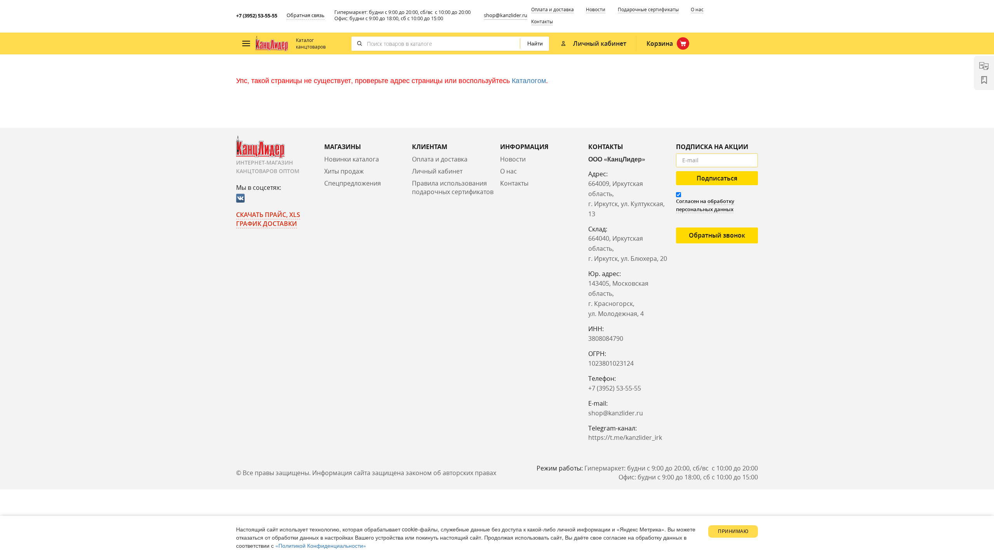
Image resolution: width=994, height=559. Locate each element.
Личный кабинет (437, 171)
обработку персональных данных (705, 205)
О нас (697, 9)
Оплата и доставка (552, 9)
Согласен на (705, 205)
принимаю (733, 531)
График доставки (266, 223)
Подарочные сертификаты (648, 9)
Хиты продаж (344, 171)
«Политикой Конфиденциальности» (320, 545)
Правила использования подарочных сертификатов (453, 187)
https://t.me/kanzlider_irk (625, 437)
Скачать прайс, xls (268, 214)
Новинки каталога (351, 159)
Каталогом (529, 80)
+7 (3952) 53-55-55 (256, 15)
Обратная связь (306, 15)
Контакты (542, 21)
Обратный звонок (717, 235)
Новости (595, 9)
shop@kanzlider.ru (505, 15)
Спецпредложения (352, 183)
